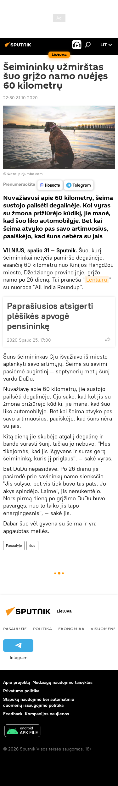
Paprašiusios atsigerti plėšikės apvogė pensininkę (50, 316)
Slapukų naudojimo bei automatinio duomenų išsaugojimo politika (38, 702)
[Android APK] (22, 731)
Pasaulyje (14, 545)
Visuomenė (103, 628)
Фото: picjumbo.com (25, 173)
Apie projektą (16, 682)
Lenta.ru (96, 279)
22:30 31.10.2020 (20, 98)
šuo (32, 545)
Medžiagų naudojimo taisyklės (62, 682)
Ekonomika (71, 628)
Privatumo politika (21, 691)
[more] (107, 339)
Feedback (12, 714)
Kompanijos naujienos (47, 714)
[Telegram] (78, 185)
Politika (42, 628)
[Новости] (50, 185)
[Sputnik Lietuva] (19, 47)
